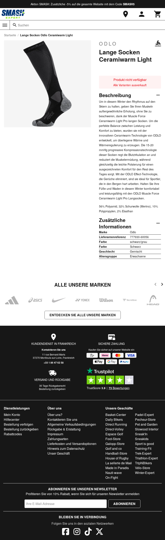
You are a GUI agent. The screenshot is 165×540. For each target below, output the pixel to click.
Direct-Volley (114, 429)
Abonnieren (124, 503)
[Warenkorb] (158, 14)
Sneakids (141, 438)
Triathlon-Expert (146, 458)
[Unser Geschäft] (126, 14)
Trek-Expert (143, 453)
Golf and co (113, 448)
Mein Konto (12, 414)
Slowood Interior (146, 429)
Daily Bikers (114, 419)
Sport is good (144, 443)
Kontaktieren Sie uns (54, 349)
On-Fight (111, 477)
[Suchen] (14, 25)
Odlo (108, 43)
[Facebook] (66, 532)
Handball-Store (116, 453)
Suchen (23, 25)
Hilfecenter (11, 419)
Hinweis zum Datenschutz (66, 448)
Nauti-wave (113, 472)
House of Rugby (117, 458)
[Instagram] (77, 532)
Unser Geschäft (58, 453)
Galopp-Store (115, 443)
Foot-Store (113, 438)
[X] (99, 532)
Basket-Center (115, 414)
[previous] (155, 284)
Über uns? (54, 414)
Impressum (55, 434)
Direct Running (116, 424)
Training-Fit (143, 448)
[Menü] (5, 25)
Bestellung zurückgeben (52, 389)
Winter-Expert (144, 472)
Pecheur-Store (145, 419)
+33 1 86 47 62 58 (54, 362)
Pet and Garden (146, 424)
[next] (162, 284)
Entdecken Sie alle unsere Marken (83, 315)
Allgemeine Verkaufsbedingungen (71, 424)
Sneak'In (141, 434)
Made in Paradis (117, 467)
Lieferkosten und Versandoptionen (71, 443)
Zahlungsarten (57, 438)
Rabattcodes (13, 434)
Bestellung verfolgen (18, 424)
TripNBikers (143, 463)
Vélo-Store (142, 467)
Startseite (10, 35)
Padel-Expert (144, 414)
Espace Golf (114, 434)
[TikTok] (88, 532)
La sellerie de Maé (118, 463)
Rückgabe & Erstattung (63, 429)
